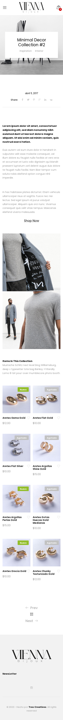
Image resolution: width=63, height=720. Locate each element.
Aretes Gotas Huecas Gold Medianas (41, 520)
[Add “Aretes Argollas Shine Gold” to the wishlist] (58, 466)
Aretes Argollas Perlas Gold (12, 519)
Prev (34, 607)
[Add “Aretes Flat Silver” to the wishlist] (28, 466)
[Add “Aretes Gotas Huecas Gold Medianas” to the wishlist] (58, 517)
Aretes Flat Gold (43, 418)
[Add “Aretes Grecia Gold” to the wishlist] (28, 571)
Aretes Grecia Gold (14, 571)
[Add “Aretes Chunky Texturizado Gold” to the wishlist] (58, 571)
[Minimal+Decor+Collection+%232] (28, 99)
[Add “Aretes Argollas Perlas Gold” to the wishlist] (28, 517)
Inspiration (26, 51)
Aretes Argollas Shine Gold (42, 467)
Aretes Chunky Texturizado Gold (43, 572)
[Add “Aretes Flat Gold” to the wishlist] (58, 418)
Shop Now (31, 221)
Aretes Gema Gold (14, 418)
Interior (39, 51)
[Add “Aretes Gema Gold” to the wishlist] (28, 418)
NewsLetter (10, 673)
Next (29, 621)
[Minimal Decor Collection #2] (21, 99)
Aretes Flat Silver (13, 466)
